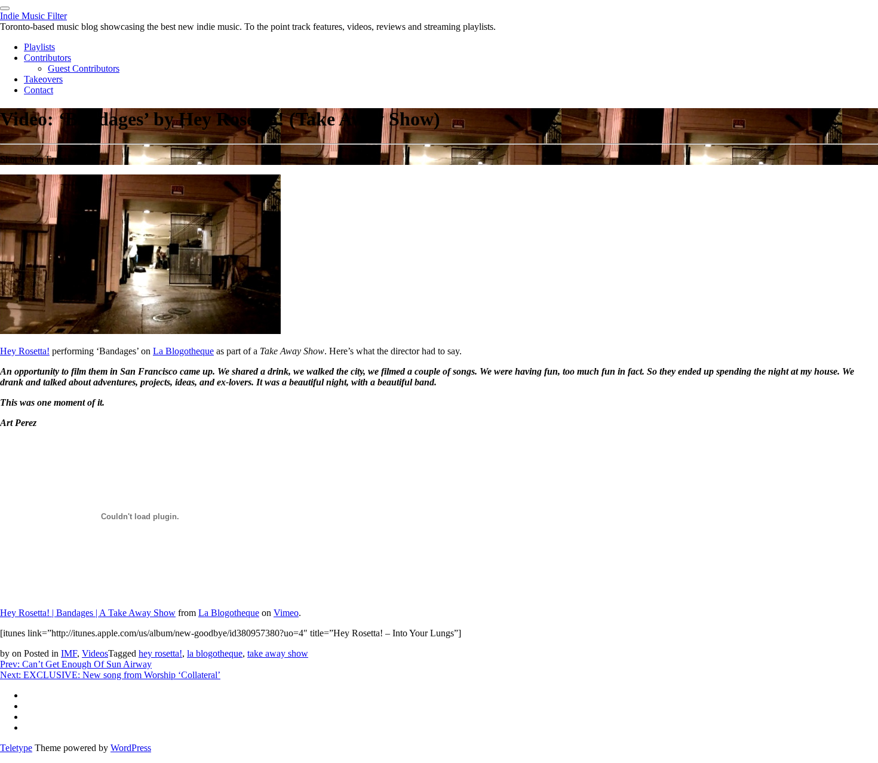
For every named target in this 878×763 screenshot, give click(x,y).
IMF (69, 653)
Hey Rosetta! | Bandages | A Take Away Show (88, 613)
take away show (277, 653)
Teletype (16, 748)
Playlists (39, 47)
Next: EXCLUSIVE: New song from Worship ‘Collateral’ (110, 675)
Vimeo (286, 613)
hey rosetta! (160, 653)
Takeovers (43, 79)
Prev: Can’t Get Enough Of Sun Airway (76, 664)
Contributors (47, 58)
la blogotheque (214, 653)
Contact (38, 90)
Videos (95, 653)
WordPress (130, 748)
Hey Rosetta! (25, 351)
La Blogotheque (183, 351)
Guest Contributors (83, 68)
